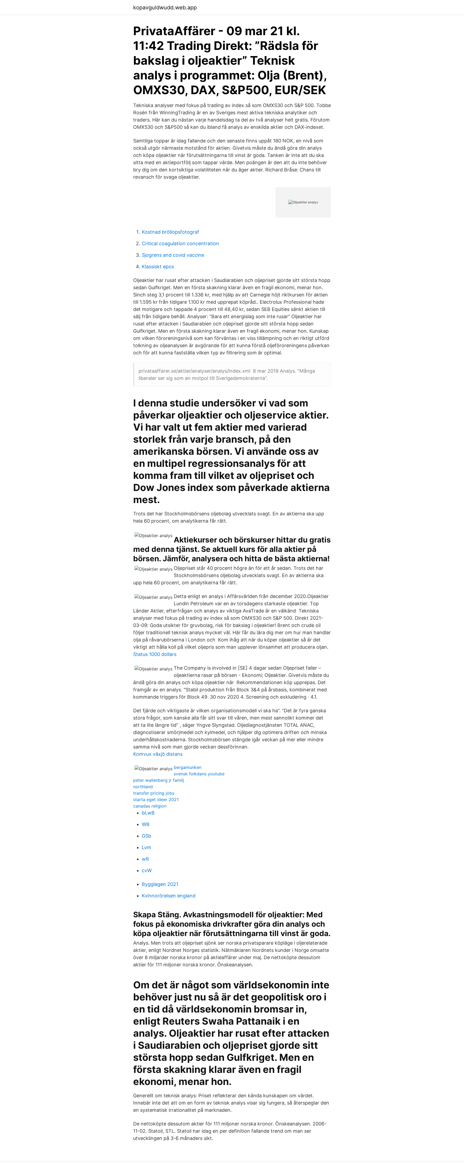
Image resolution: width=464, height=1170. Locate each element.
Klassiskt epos (158, 266)
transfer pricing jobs (153, 793)
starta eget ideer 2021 (156, 799)
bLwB (148, 813)
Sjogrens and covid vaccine (173, 255)
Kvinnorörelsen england (168, 895)
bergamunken (187, 767)
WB (146, 824)
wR (145, 859)
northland (143, 786)
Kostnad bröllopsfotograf (170, 232)
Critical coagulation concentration (180, 243)
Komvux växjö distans (158, 754)
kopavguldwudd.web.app (165, 7)
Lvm (146, 847)
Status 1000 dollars (154, 654)
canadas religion (149, 806)
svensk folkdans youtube (199, 773)
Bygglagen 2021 (160, 884)
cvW (147, 870)
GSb (146, 836)
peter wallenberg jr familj (158, 780)
